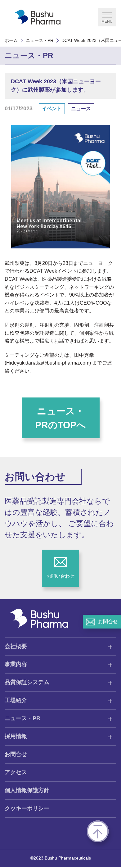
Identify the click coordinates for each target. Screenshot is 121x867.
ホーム (11, 40)
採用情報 (16, 736)
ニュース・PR (39, 40)
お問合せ (16, 754)
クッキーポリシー (27, 808)
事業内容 (16, 664)
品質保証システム (27, 682)
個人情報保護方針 (27, 790)
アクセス (16, 772)
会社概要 (16, 646)
